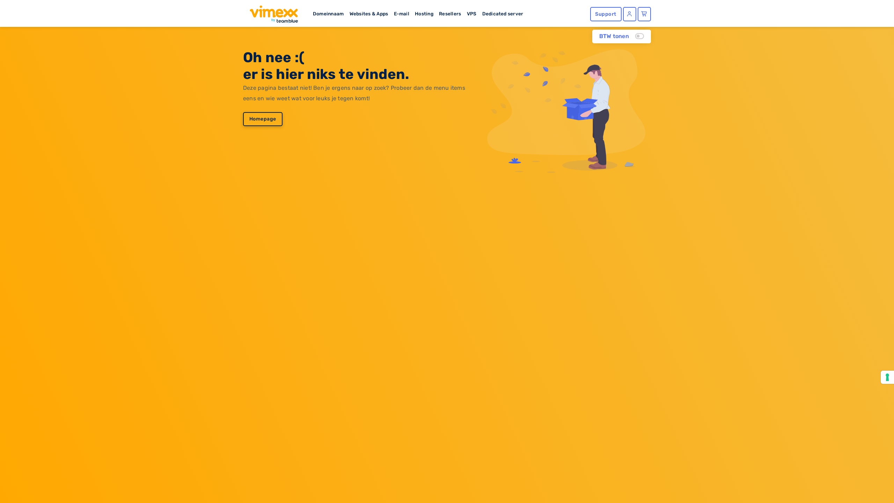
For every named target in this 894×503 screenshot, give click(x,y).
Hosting (424, 13)
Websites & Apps (369, 13)
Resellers (450, 13)
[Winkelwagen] (644, 14)
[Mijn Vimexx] (629, 14)
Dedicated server (502, 13)
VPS (472, 13)
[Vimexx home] (271, 12)
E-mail (401, 13)
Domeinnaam (328, 13)
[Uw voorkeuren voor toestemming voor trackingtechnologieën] (887, 377)
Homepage (262, 119)
